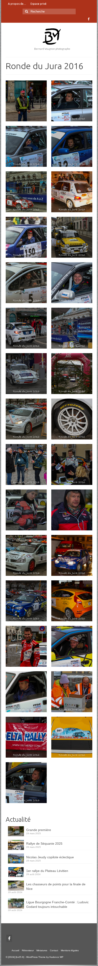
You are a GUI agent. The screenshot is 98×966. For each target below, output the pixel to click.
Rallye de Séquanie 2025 (44, 843)
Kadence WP (56, 957)
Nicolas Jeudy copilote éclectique (50, 857)
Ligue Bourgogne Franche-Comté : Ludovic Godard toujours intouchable (57, 904)
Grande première (38, 830)
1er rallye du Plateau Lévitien (47, 871)
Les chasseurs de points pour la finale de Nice (55, 886)
